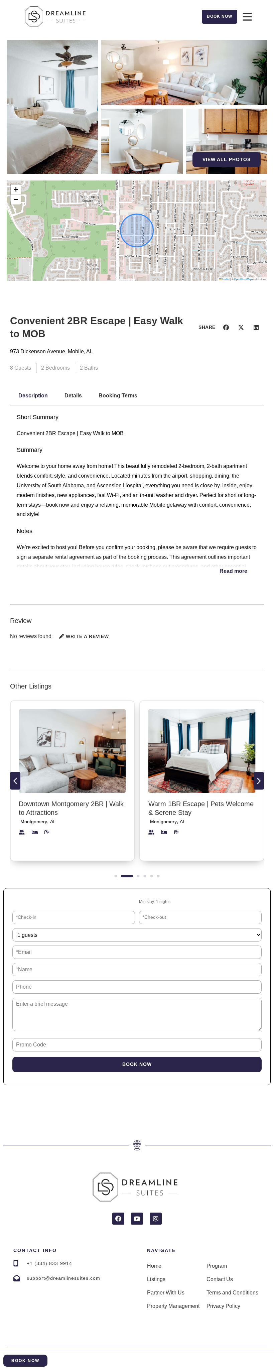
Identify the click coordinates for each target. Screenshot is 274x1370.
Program (217, 1266)
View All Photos (226, 159)
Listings (156, 1279)
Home (154, 1266)
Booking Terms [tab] (118, 395)
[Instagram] (156, 1219)
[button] (16, 189)
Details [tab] (73, 395)
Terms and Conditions (232, 1292)
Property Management (173, 1306)
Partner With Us (165, 1292)
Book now (137, 1064)
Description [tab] (33, 395)
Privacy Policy (223, 1306)
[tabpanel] (137, 499)
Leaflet (226, 279)
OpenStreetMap (243, 279)
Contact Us (220, 1279)
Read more (233, 571)
